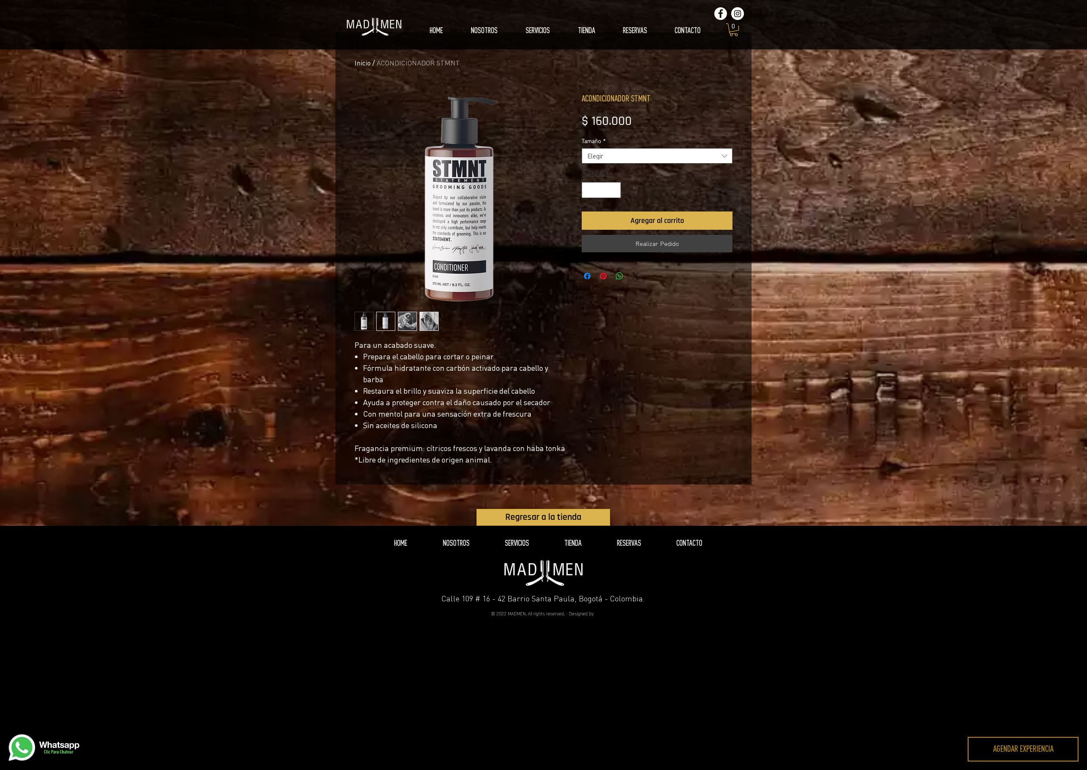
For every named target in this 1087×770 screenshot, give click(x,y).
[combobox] (657, 156)
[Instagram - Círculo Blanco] (737, 13)
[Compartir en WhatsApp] (619, 276)
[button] (733, 29)
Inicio (363, 63)
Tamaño (594, 141)
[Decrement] (588, 190)
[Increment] (614, 190)
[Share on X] (636, 276)
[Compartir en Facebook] (587, 276)
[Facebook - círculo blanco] (720, 13)
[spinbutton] (601, 190)
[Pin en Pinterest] (603, 276)
